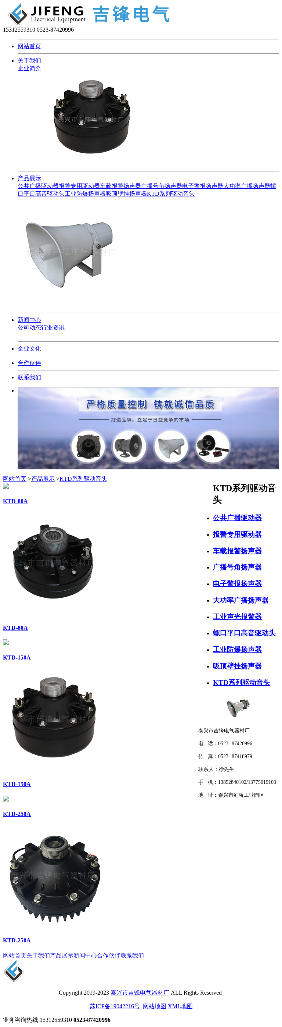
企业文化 (29, 348)
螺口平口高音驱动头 (244, 633)
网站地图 (154, 1006)
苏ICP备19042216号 (115, 1006)
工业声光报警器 (237, 617)
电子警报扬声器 (202, 186)
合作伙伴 (29, 363)
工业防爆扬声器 (85, 194)
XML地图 (180, 1006)
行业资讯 (53, 327)
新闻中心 (29, 320)
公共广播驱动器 (38, 186)
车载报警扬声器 (120, 186)
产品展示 (29, 178)
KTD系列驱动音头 (171, 194)
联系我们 (29, 377)
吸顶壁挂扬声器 (126, 194)
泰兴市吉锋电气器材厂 (140, 992)
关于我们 (29, 60)
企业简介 (29, 68)
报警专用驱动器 (79, 186)
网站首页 (29, 46)
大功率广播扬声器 (246, 186)
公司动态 (29, 327)
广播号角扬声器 (161, 186)
